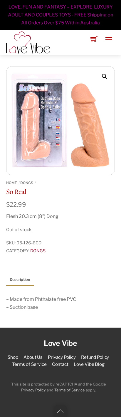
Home (11, 183)
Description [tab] (20, 279)
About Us (33, 357)
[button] (104, 76)
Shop (13, 357)
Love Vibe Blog (89, 364)
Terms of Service (29, 364)
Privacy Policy (62, 357)
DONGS (26, 183)
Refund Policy (95, 357)
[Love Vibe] (28, 42)
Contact (60, 364)
